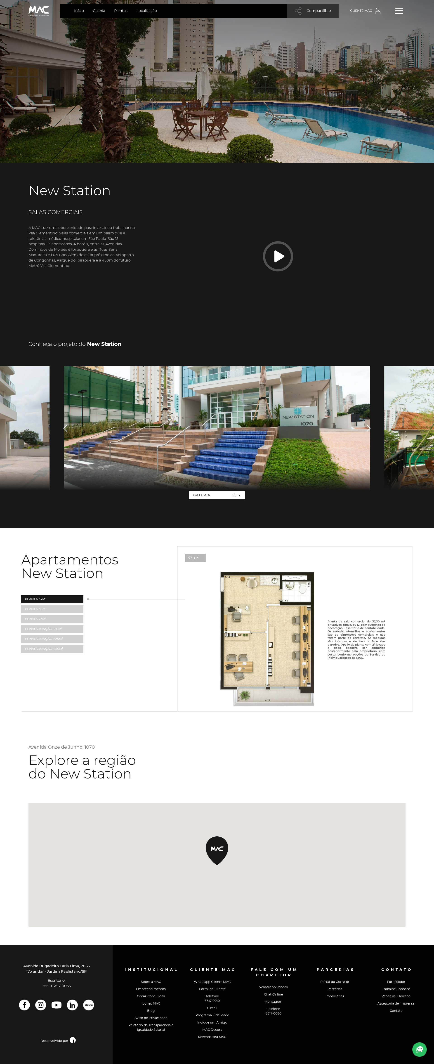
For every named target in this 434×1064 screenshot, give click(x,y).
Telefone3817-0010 (212, 999)
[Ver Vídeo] (278, 256)
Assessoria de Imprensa (396, 1003)
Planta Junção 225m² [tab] (44, 639)
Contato (396, 1010)
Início (79, 11)
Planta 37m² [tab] (36, 599)
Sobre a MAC (151, 982)
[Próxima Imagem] (368, 428)
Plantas (120, 11)
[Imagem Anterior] (65, 428)
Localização (147, 11)
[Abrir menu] (400, 11)
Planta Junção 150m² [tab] (44, 629)
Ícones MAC (151, 1003)
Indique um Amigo (212, 1022)
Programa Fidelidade (212, 1015)
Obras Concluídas (151, 996)
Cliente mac (361, 10)
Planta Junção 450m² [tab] (44, 649)
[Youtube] (56, 1005)
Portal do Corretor (334, 982)
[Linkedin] (72, 1005)
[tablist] (217, 495)
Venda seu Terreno (396, 996)
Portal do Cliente (212, 989)
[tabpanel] (217, 428)
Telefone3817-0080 (273, 1011)
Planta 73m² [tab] (36, 619)
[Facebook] (24, 1005)
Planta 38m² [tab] (36, 609)
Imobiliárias (335, 996)
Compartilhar (319, 11)
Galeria (99, 11)
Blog (89, 1005)
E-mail (212, 1008)
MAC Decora (212, 1029)
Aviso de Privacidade (150, 1018)
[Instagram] (40, 1005)
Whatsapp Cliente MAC (212, 982)
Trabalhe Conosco (396, 989)
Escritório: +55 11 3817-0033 (56, 983)
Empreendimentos (151, 989)
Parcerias (335, 989)
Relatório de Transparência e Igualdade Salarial (150, 1027)
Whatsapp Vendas (273, 987)
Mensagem (273, 1001)
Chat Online (273, 994)
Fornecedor (396, 982)
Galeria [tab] (217, 495)
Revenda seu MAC (212, 1037)
